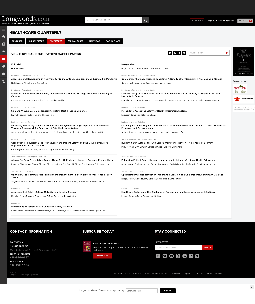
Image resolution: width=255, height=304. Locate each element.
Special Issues (75, 41)
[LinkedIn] (171, 256)
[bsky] (164, 256)
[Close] (252, 287)
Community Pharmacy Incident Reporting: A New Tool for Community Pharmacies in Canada (171, 79)
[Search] (226, 53)
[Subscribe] (3, 81)
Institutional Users (121, 274)
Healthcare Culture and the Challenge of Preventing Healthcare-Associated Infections (168, 192)
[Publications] (3, 59)
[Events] (3, 51)
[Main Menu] (3, 31)
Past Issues (56, 41)
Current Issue (36, 41)
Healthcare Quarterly (106, 243)
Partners (199, 274)
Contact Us (16, 242)
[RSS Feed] (184, 256)
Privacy (218, 274)
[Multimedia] (3, 66)
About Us (137, 274)
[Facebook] (158, 256)
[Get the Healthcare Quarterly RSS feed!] (175, 53)
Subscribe (197, 21)
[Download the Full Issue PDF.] (170, 53)
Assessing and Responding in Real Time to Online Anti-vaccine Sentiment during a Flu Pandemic (64, 79)
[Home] (3, 36)
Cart (246, 21)
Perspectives (128, 64)
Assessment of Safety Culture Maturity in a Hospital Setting (43, 192)
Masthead (94, 41)
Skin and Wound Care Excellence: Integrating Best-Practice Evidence (49, 111)
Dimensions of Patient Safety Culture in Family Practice (41, 207)
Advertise (176, 274)
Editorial (16, 64)
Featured (17, 41)
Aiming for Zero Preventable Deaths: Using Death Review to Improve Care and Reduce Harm (62, 160)
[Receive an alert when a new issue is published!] (184, 53)
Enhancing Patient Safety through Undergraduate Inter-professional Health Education (168, 160)
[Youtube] (178, 256)
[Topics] (3, 44)
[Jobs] (3, 73)
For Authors (113, 41)
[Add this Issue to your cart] (179, 53)
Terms (209, 274)
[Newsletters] (197, 256)
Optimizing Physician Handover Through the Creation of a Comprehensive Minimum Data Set (172, 175)
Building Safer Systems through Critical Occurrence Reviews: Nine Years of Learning (167, 143)
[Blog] (191, 257)
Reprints (188, 274)
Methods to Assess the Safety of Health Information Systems (154, 111)
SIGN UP (207, 247)
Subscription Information (156, 274)
